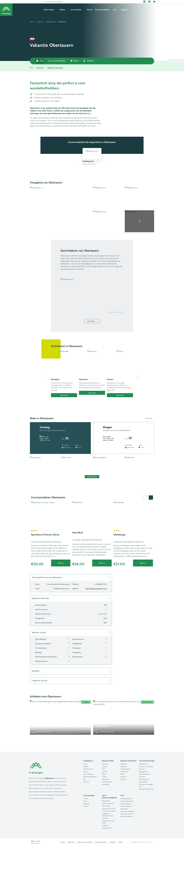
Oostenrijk (40, 22)
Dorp (42, 61)
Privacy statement (100, 842)
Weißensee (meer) (144, 774)
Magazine (124, 10)
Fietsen (122, 774)
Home (32, 22)
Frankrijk (104, 766)
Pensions (86, 806)
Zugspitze (105, 825)
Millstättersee (143, 764)
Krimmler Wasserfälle (108, 811)
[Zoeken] (153, 10)
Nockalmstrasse (107, 828)
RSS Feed (86, 782)
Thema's (89, 10)
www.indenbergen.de (126, 801)
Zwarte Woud (143, 782)
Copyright (112, 842)
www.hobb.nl (124, 809)
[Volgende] (138, 377)
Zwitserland (105, 779)
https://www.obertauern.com (96, 589)
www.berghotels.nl (125, 806)
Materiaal (123, 779)
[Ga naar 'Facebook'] (144, 2)
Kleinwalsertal (143, 772)
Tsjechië (104, 777)
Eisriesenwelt (106, 806)
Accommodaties (76, 10)
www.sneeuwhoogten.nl (127, 811)
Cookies (120, 842)
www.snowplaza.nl (125, 804)
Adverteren (71, 842)
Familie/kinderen (125, 769)
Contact (62, 842)
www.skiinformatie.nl (126, 814)
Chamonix (142, 777)
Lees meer (90, 321)
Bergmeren (124, 772)
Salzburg (86, 113)
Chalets (85, 798)
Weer (76, 61)
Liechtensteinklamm (108, 803)
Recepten (123, 777)
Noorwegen (105, 784)
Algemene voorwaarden (85, 842)
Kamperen (123, 766)
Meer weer (148, 418)
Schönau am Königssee (146, 766)
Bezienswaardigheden (102, 10)
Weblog (62, 10)
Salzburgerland (50, 22)
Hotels (85, 801)
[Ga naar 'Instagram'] (149, 2)
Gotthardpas (106, 801)
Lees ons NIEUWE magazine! (54, 2)
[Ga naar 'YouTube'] (154, 2)
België (104, 774)
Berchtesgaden (143, 779)
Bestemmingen (49, 10)
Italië (103, 769)
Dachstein (105, 818)
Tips (114, 10)
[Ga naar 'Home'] (6, 9)
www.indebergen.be (126, 798)
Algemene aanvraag (55, 68)
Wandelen (123, 764)
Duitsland (105, 772)
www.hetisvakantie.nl (126, 816)
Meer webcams (92, 477)
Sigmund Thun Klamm (108, 808)
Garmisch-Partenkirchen (146, 789)
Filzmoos (141, 769)
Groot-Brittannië (107, 782)
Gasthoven (86, 804)
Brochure (40, 68)
